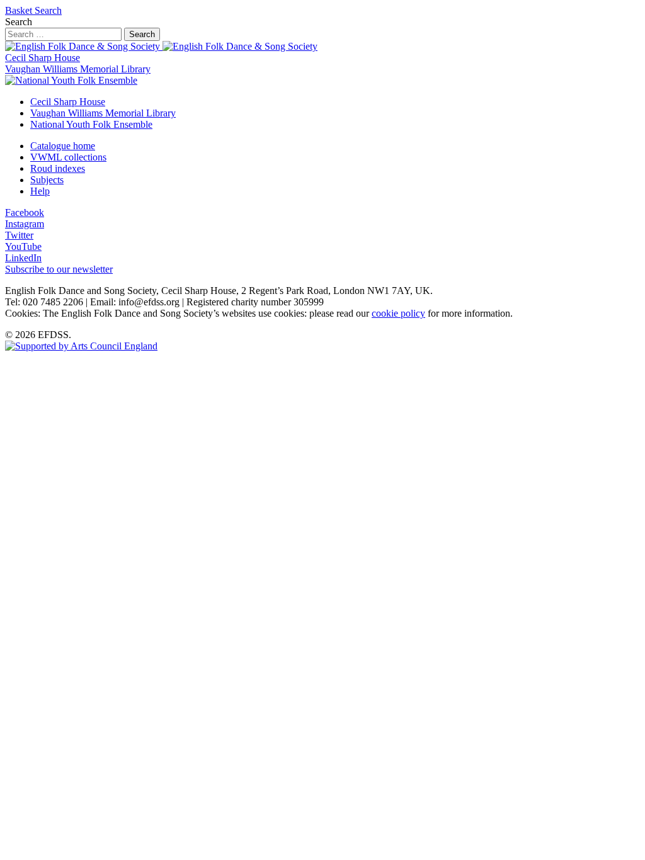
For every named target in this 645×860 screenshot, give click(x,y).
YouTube (23, 246)
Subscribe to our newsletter (59, 269)
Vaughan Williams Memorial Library (78, 69)
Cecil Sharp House (42, 57)
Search (48, 10)
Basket (20, 10)
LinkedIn (23, 257)
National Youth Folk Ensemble (91, 124)
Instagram (24, 223)
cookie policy (398, 313)
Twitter (19, 235)
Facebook (24, 212)
